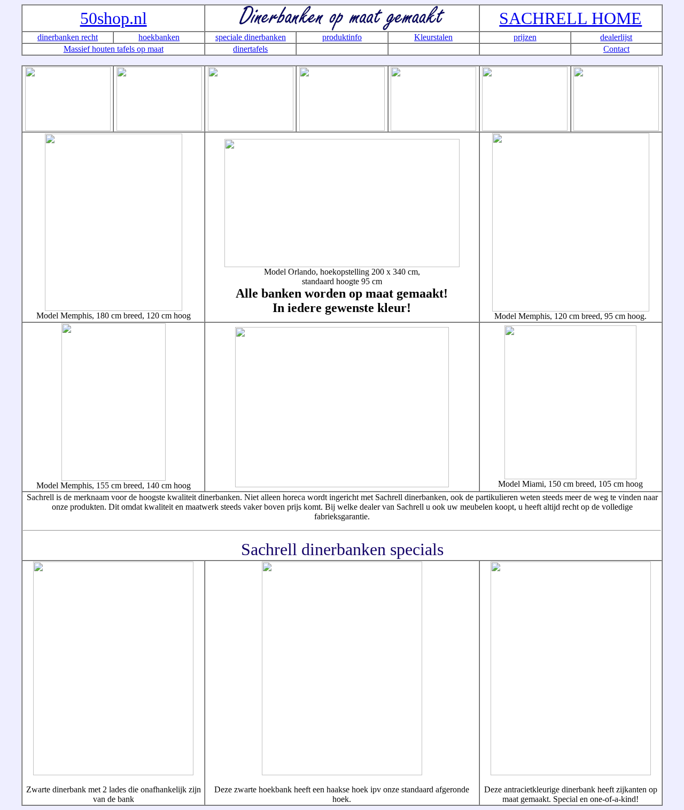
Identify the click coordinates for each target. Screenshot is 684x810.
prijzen (525, 37)
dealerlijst (616, 37)
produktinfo (342, 37)
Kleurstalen (433, 37)
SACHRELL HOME (570, 18)
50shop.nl (113, 18)
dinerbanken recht (67, 37)
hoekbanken (159, 37)
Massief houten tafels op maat (114, 48)
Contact (616, 48)
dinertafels (250, 48)
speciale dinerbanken (250, 37)
